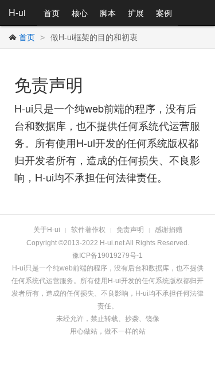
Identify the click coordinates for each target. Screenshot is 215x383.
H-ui (17, 12)
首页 (52, 12)
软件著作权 (88, 230)
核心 (80, 12)
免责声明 (130, 230)
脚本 (108, 12)
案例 (164, 12)
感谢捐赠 (168, 230)
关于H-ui (46, 230)
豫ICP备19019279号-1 (107, 256)
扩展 (136, 12)
